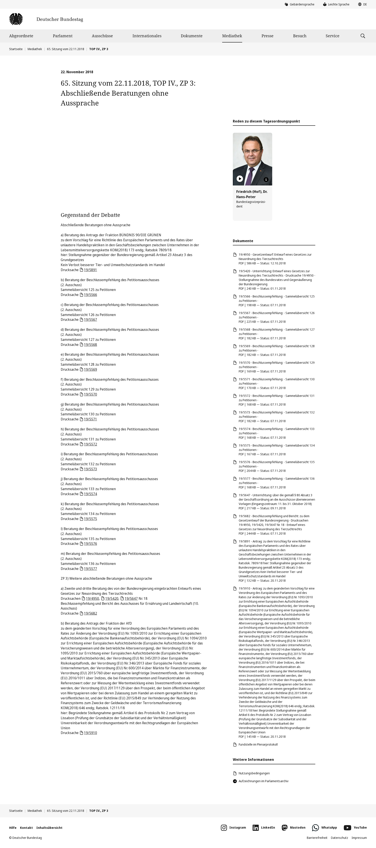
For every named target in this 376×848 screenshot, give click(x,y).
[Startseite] (46, 19)
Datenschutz (339, 838)
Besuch (299, 35)
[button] (361, 4)
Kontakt (26, 828)
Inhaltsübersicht (49, 828)
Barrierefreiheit (317, 838)
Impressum (359, 838)
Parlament (62, 35)
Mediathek (232, 35)
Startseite (16, 49)
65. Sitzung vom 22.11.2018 (65, 49)
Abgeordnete (21, 35)
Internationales (147, 35)
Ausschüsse (102, 35)
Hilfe (13, 828)
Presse (268, 35)
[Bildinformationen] (266, 179)
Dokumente (192, 35)
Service (332, 35)
